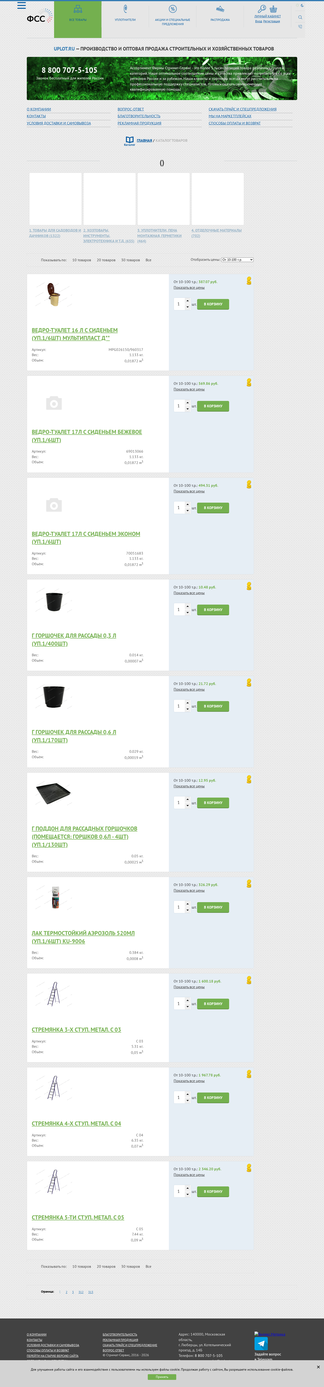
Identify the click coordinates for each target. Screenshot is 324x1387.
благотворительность (139, 116)
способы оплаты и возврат (48, 1350)
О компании (39, 109)
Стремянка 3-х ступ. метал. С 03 (76, 1029)
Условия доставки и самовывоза (59, 123)
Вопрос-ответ (113, 1350)
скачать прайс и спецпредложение (130, 1345)
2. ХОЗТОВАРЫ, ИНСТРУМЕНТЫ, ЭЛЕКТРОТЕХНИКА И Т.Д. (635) (108, 235)
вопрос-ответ (131, 109)
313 (90, 1292)
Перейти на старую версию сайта (53, 1356)
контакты (34, 1340)
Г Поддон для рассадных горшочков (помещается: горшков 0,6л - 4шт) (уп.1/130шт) (84, 836)
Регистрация (271, 21)
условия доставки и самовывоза (53, 1345)
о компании (36, 1334)
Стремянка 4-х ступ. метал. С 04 (76, 1123)
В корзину (213, 304)
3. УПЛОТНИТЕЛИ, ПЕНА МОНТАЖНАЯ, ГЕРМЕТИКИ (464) (159, 235)
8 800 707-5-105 (69, 70)
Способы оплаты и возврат (235, 123)
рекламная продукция (139, 123)
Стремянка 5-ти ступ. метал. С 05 (78, 1217)
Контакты (36, 116)
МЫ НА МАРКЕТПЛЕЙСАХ (230, 116)
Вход (258, 21)
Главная (144, 140)
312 (81, 1292)
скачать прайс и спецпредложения (243, 109)
